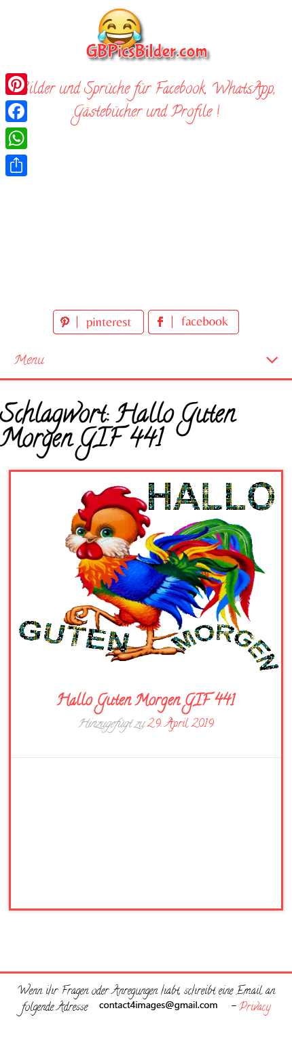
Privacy (254, 1008)
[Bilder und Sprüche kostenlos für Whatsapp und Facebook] (146, 34)
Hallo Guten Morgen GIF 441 (145, 701)
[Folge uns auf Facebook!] (193, 332)
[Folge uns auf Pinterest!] (100, 332)
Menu (29, 361)
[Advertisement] (146, 219)
